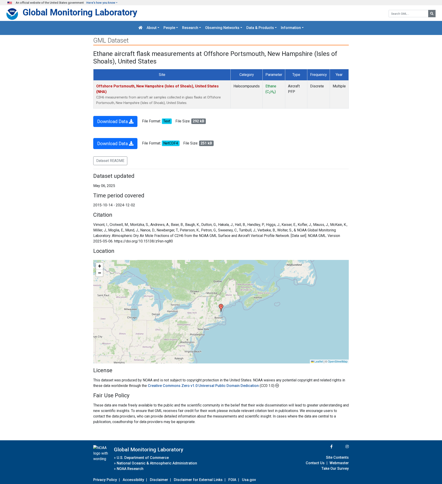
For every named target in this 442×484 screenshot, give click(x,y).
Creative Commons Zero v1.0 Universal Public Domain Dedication (204, 385)
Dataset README (110, 160)
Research (190, 28)
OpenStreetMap (338, 361)
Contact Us (315, 463)
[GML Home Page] (140, 28)
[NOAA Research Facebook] (325, 447)
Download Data (113, 121)
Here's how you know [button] (100, 2)
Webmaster (339, 463)
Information (291, 28)
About (152, 28)
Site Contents (337, 457)
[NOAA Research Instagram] (341, 447)
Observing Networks (222, 28)
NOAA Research (130, 469)
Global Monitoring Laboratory (80, 12)
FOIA (232, 480)
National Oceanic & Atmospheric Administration (157, 463)
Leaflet (318, 361)
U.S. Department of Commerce (143, 457)
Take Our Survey (335, 468)
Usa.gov (249, 480)
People (169, 28)
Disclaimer (159, 480)
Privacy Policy (105, 480)
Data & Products (260, 28)
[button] (221, 308)
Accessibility (133, 480)
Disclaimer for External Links (198, 480)
